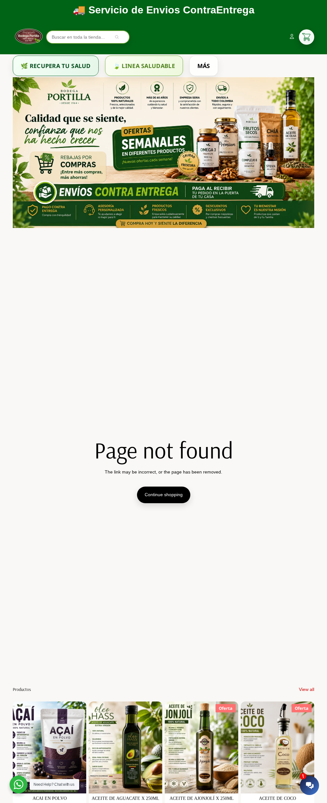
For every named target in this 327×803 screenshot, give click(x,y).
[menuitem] (56, 66)
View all (306, 689)
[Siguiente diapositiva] (81, 747)
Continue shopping (164, 494)
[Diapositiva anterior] (18, 747)
